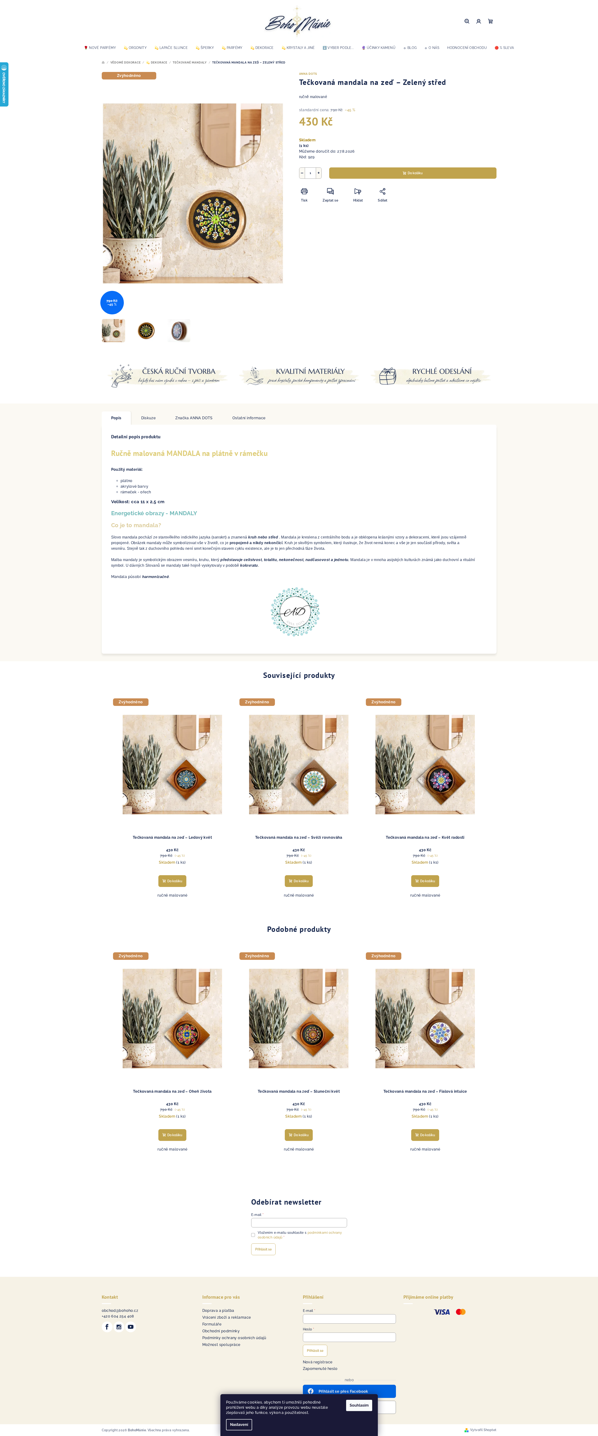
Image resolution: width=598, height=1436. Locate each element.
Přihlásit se (263, 1249)
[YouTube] (130, 1326)
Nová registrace (317, 1362)
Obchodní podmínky (221, 1331)
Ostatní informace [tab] (249, 418)
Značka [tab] (193, 418)
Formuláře (212, 1324)
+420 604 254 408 (118, 1316)
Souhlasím (359, 1405)
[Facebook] (107, 1326)
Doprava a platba (218, 1310)
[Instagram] (118, 1326)
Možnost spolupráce (221, 1344)
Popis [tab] (116, 418)
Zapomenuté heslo (320, 1368)
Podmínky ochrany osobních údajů (234, 1338)
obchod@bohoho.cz (120, 1310)
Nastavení (239, 1424)
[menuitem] (100, 47)
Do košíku (415, 173)
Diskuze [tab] (148, 418)
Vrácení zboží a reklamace (226, 1317)
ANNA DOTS (308, 73)
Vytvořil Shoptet (483, 1430)
